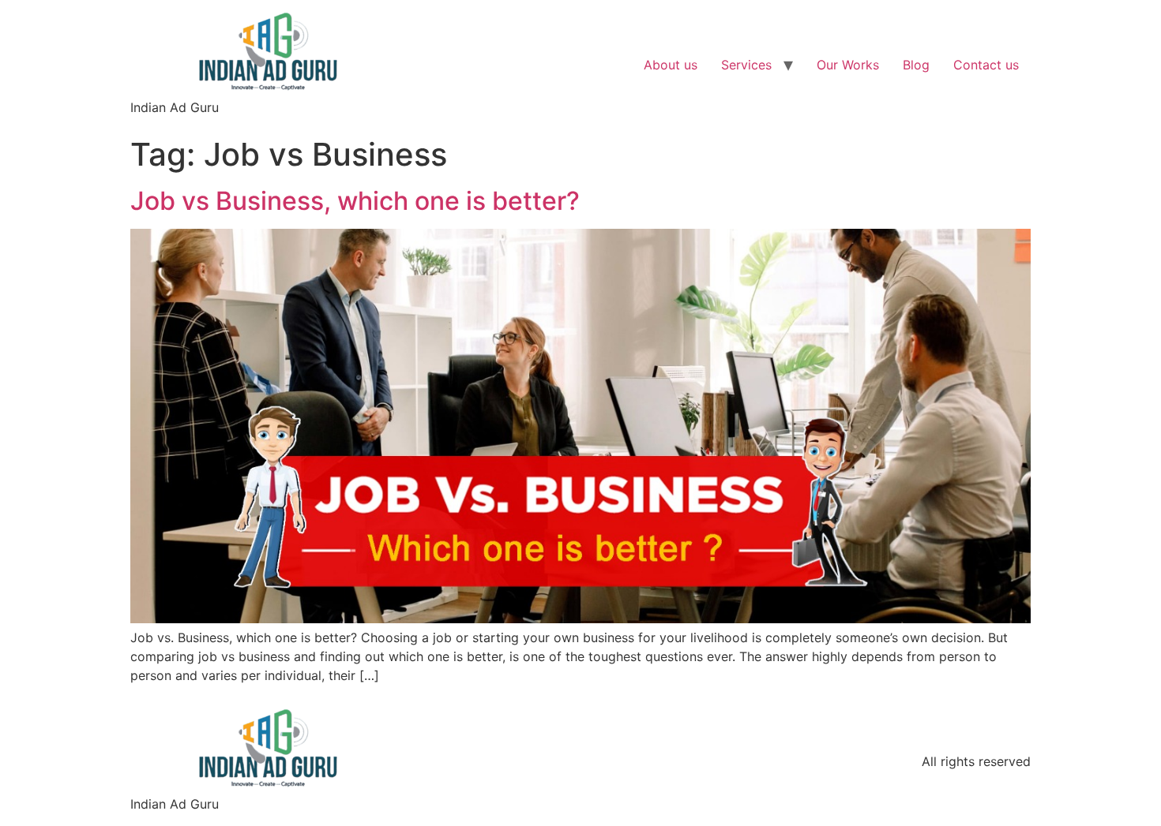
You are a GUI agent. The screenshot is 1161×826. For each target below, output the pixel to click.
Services (746, 65)
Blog (916, 65)
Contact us (986, 65)
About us (670, 65)
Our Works (848, 65)
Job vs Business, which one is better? (355, 200)
